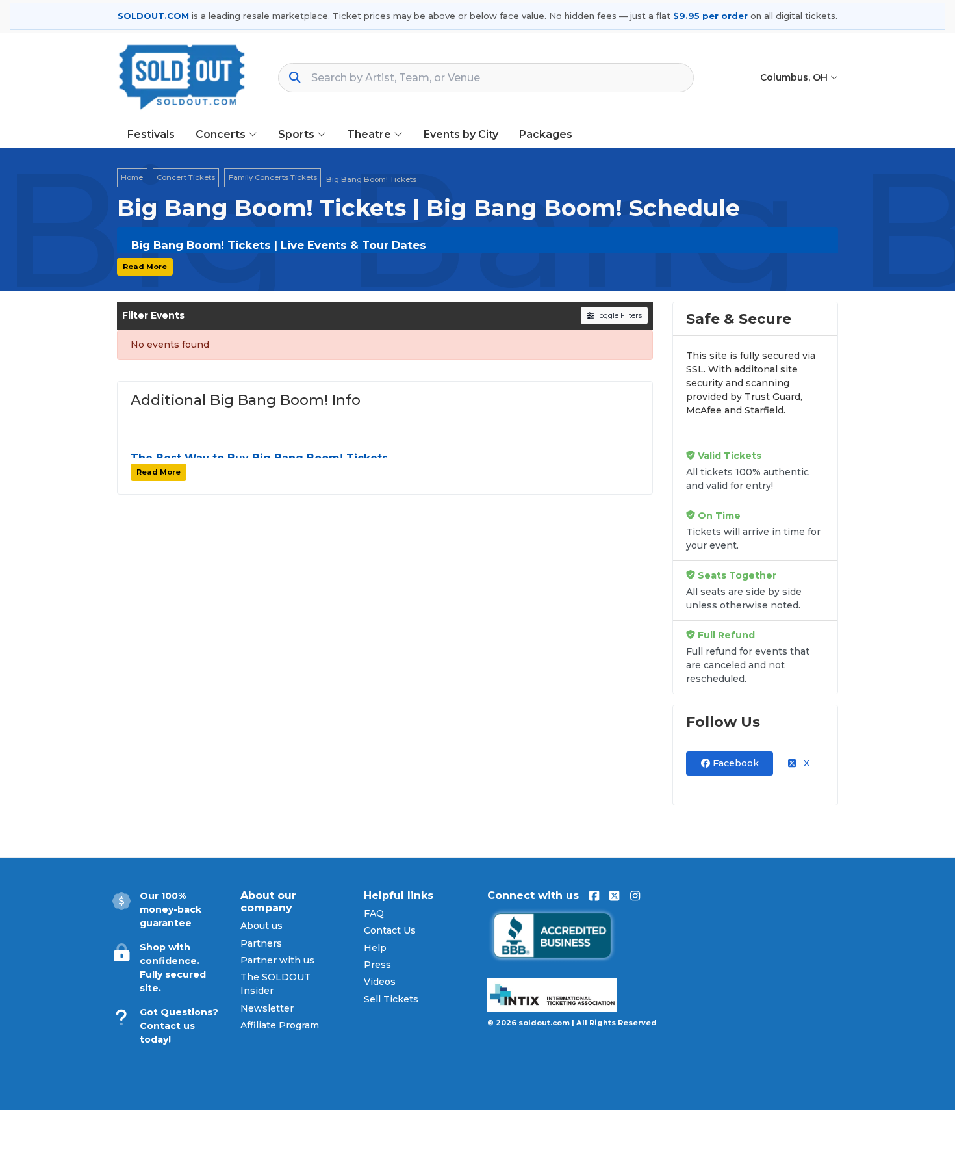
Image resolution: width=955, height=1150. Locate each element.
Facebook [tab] (734, 763)
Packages (545, 134)
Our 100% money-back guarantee (170, 909)
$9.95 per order (710, 15)
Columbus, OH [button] (795, 77)
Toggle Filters (618, 315)
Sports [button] (297, 134)
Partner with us (277, 960)
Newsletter (267, 1008)
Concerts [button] (222, 134)
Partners (261, 943)
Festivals (151, 134)
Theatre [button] (370, 134)
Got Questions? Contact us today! (179, 1025)
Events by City (461, 134)
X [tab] (805, 763)
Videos (380, 981)
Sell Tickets (391, 999)
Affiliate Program (279, 1025)
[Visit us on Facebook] (594, 895)
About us (261, 926)
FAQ (374, 913)
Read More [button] (145, 266)
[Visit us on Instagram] (635, 895)
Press (377, 965)
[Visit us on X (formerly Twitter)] (614, 895)
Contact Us (390, 930)
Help (375, 948)
